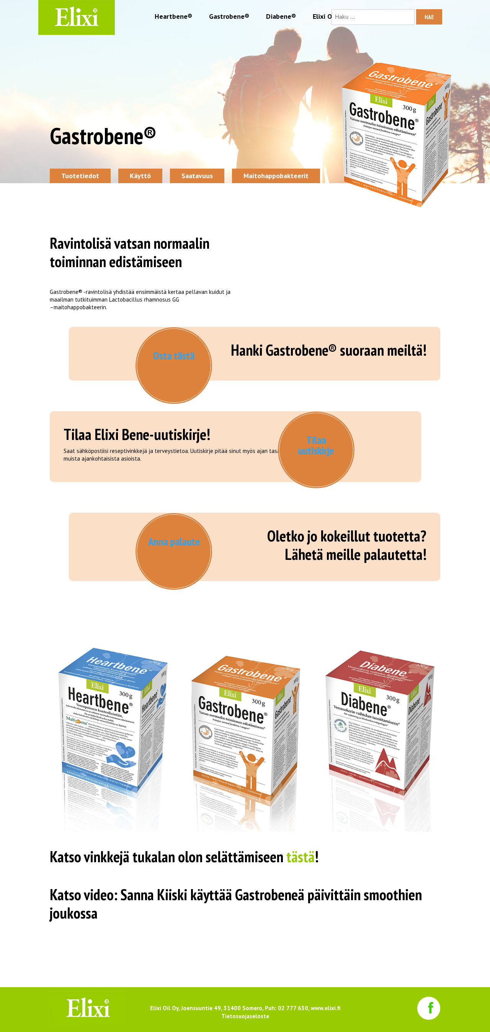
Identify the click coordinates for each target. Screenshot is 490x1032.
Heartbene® (173, 16)
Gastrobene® (229, 16)
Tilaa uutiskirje (316, 445)
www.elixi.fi (325, 1008)
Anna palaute (174, 541)
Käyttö (140, 175)
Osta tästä (173, 355)
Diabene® (281, 16)
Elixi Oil (324, 16)
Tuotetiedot (80, 175)
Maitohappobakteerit (276, 175)
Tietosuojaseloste (245, 1016)
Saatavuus (197, 175)
